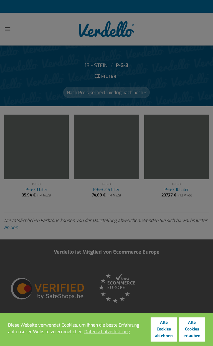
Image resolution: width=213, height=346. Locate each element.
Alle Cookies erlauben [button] (192, 329)
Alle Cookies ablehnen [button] (164, 329)
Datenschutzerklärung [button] (107, 332)
